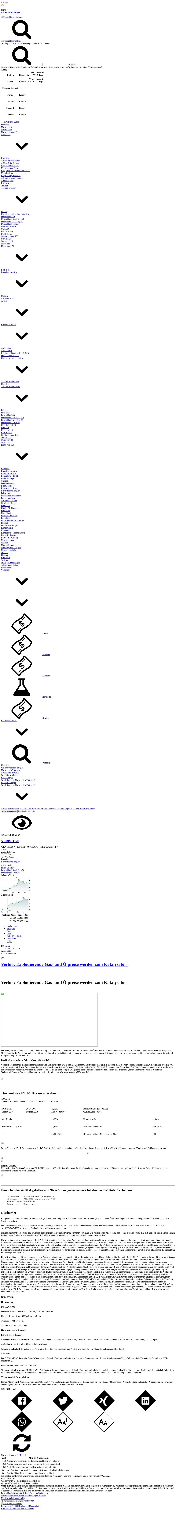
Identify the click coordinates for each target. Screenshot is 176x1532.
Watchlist (46, 763)
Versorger (5, 570)
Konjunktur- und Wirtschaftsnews (15, 170)
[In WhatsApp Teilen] (21, 1431)
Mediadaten (29, 1501)
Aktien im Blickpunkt (10, 161)
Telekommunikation (9, 565)
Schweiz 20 (6, 239)
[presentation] (8, 941)
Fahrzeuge (5, 493)
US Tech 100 (7, 231)
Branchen (5, 270)
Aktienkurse (6, 348)
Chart (9, 933)
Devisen (46, 718)
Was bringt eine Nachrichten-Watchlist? (18, 780)
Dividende (11, 938)
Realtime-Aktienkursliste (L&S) (15, 353)
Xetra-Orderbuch (14, 936)
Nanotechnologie (8, 545)
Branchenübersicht (9, 272)
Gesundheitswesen (9, 500)
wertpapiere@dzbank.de (30, 1228)
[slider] (5, 955)
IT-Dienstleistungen (9, 525)
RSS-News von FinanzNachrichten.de (17, 1508)
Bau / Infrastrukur (8, 473)
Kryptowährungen (9, 720)
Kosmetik (5, 530)
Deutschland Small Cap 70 (12, 219)
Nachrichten (6, 127)
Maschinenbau (7, 540)
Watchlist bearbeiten (10, 775)
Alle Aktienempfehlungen (12, 178)
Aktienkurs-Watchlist (10, 772)
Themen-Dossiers (8, 188)
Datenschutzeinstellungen (12, 1501)
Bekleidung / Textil (9, 476)
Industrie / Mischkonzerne (12, 520)
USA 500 (5, 229)
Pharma (4, 555)
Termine (4, 185)
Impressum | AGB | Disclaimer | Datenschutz (20, 1506)
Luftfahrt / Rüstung (9, 538)
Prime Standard (7, 868)
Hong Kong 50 (7, 246)
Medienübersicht (8, 298)
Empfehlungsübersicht (10, 175)
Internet (4, 523)
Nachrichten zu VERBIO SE (13, 1455)
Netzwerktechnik (8, 550)
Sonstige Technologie (10, 562)
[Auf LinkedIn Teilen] (145, 1410)
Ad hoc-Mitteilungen (10, 12)
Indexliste (5, 413)
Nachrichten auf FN (9, 132)
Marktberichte (7, 173)
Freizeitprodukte (8, 498)
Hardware (5, 510)
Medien (4, 296)
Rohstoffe (5, 557)
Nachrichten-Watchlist (10, 770)
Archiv (4, 301)
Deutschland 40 (8, 216)
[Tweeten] (63, 1410)
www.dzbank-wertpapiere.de (53, 1228)
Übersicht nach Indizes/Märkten (15, 214)
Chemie (4, 481)
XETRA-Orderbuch (10, 381)
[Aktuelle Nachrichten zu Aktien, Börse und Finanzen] (11, 17)
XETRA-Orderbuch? (10, 386)
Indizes (4, 211)
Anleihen (46, 654)
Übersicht (5, 384)
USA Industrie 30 (8, 226)
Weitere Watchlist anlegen (12, 768)
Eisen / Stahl (6, 486)
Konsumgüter (7, 528)
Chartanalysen (7, 180)
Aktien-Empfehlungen (28, 1495)
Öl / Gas (4, 552)
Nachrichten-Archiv (16, 1498)
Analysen (11, 928)
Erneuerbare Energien (10, 491)
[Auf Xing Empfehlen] (104, 1410)
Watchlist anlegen (8, 782)
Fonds (45, 633)
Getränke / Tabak (8, 503)
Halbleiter (5, 505)
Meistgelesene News (10, 168)
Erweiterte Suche (11, 122)
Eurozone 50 (6, 234)
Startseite (5, 125)
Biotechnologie (7, 478)
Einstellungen (7, 777)
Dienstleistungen (8, 483)
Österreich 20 (7, 241)
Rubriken (5, 158)
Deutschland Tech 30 (10, 224)
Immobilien (6, 518)
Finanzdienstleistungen (11, 495)
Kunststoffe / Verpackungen (13, 533)
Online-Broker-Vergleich (12, 358)
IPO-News (5, 183)
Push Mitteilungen (9, 811)
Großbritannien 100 (9, 236)
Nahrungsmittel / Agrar (11, 547)
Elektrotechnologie (9, 488)
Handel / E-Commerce (11, 508)
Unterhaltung (7, 567)
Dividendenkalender (10, 355)
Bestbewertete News (10, 165)
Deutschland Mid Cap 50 (12, 221)
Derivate (46, 675)
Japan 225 (5, 244)
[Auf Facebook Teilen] (21, 1410)
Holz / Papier (7, 513)
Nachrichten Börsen (9, 1495)
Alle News (5, 134)
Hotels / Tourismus (9, 515)
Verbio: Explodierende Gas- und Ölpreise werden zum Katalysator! (64, 964)
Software (5, 560)
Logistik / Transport (9, 535)
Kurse (9, 931)
